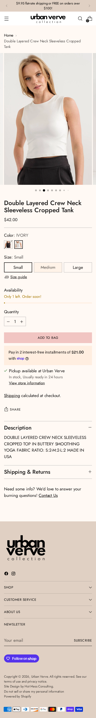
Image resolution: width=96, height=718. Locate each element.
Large (78, 267)
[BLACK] (8, 244)
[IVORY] (18, 244)
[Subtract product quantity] (8, 321)
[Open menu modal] (6, 18)
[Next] (89, 6)
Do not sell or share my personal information (34, 691)
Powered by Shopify (17, 696)
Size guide (18, 277)
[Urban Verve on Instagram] (14, 574)
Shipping (12, 396)
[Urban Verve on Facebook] (6, 574)
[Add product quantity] (22, 321)
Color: (16, 235)
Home (8, 35)
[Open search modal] (80, 18)
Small (18, 267)
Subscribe (83, 640)
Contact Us (48, 495)
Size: (13, 257)
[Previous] (7, 6)
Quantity (11, 312)
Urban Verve (39, 676)
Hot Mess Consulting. (39, 686)
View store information (27, 383)
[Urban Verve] (48, 18)
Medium (48, 267)
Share (15, 409)
